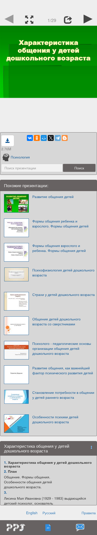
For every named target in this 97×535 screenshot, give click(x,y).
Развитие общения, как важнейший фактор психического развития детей (62, 370)
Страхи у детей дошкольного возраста (63, 294)
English (32, 512)
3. (5, 492)
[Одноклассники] (37, 138)
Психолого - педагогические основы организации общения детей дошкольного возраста (61, 348)
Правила (89, 512)
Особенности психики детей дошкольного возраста (55, 419)
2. (5, 471)
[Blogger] (65, 138)
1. (5, 462)
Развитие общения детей (53, 196)
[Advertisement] (48, 6)
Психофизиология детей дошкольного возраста (63, 272)
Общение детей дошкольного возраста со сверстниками (56, 321)
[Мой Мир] (44, 138)
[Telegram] (58, 138)
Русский (49, 512)
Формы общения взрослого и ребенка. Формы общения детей (59, 248)
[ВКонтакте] (30, 138)
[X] (51, 138)
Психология (20, 157)
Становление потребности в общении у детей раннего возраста (63, 395)
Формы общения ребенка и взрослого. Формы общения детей (60, 223)
